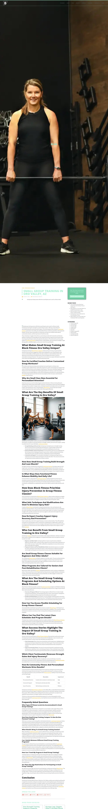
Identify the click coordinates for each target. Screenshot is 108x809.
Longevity (72, 327)
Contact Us (97, 3)
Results (77, 3)
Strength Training (74, 331)
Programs (62, 3)
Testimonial (73, 332)
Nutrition (72, 328)
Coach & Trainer (74, 323)
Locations (90, 3)
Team (73, 3)
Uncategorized (73, 333)
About (68, 3)
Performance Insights (37, 296)
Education (72, 325)
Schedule (84, 3)
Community (73, 324)
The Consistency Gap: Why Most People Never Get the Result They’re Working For (78, 306)
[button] (25, 795)
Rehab (72, 329)
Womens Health (74, 335)
